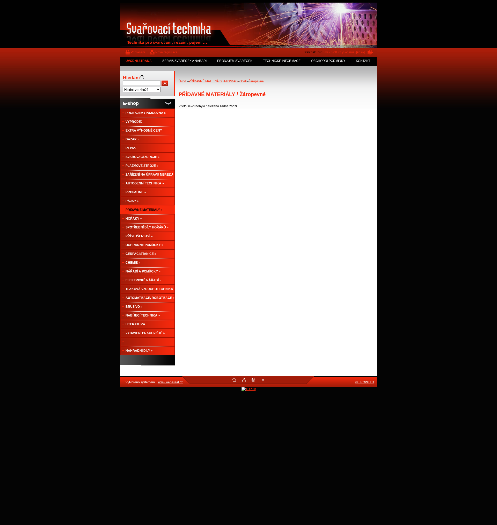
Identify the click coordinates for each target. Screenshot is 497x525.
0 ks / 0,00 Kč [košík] (344, 52)
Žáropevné (256, 81)
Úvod (182, 81)
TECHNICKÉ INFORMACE (282, 61)
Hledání (131, 77)
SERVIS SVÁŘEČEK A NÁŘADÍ (184, 61)
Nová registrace (166, 52)
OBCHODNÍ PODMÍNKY (328, 61)
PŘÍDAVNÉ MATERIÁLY (205, 81)
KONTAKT (363, 61)
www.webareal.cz (170, 382)
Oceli (243, 81)
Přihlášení (138, 52)
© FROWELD (364, 382)
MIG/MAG (231, 81)
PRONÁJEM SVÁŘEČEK (234, 61)
